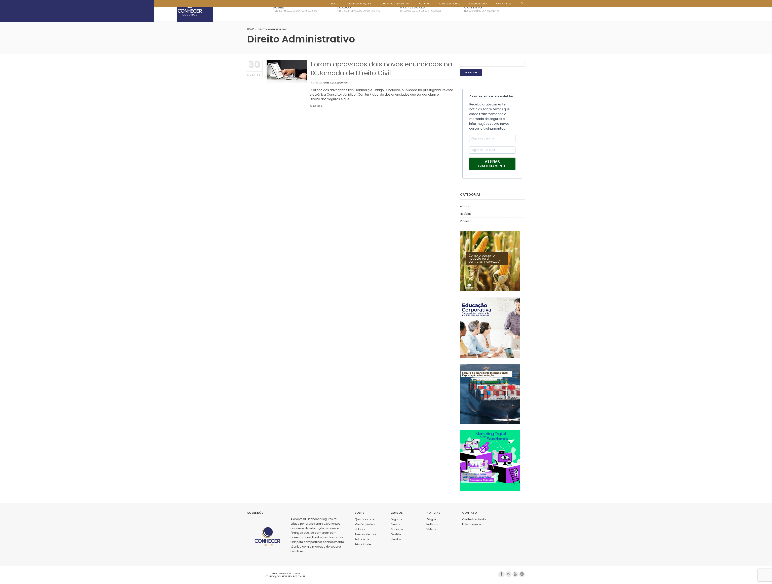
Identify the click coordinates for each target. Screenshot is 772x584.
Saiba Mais (316, 106)
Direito (395, 524)
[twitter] (508, 574)
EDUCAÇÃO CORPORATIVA (395, 3)
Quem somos (364, 519)
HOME (334, 3)
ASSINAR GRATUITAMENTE (492, 164)
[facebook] (501, 574)
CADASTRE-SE (503, 3)
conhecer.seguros (335, 82)
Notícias (316, 82)
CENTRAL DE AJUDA (449, 3)
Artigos (465, 206)
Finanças (397, 529)
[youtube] (515, 574)
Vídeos (464, 221)
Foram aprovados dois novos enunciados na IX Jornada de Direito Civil (381, 68)
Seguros (396, 519)
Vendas (396, 539)
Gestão (396, 534)
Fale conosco (471, 524)
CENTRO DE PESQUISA (359, 3)
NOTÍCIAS (424, 3)
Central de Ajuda (474, 519)
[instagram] (522, 574)
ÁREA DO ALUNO (478, 3)
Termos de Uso (365, 534)
